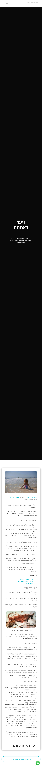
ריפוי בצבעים (29, 583)
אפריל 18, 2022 (32, 497)
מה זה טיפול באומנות (26, 580)
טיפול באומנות (14, 497)
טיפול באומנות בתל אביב (25, 581)
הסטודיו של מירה (32, 3)
